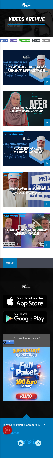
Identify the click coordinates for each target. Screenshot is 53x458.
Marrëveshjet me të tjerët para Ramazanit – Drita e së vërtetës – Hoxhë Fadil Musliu (26, 70)
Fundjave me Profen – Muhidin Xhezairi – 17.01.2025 (27, 232)
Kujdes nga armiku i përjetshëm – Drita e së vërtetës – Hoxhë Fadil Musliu (26, 151)
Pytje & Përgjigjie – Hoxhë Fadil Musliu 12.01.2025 (27, 191)
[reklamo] (26, 400)
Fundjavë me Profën (14, 216)
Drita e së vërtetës (13, 134)
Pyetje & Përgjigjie (13, 175)
